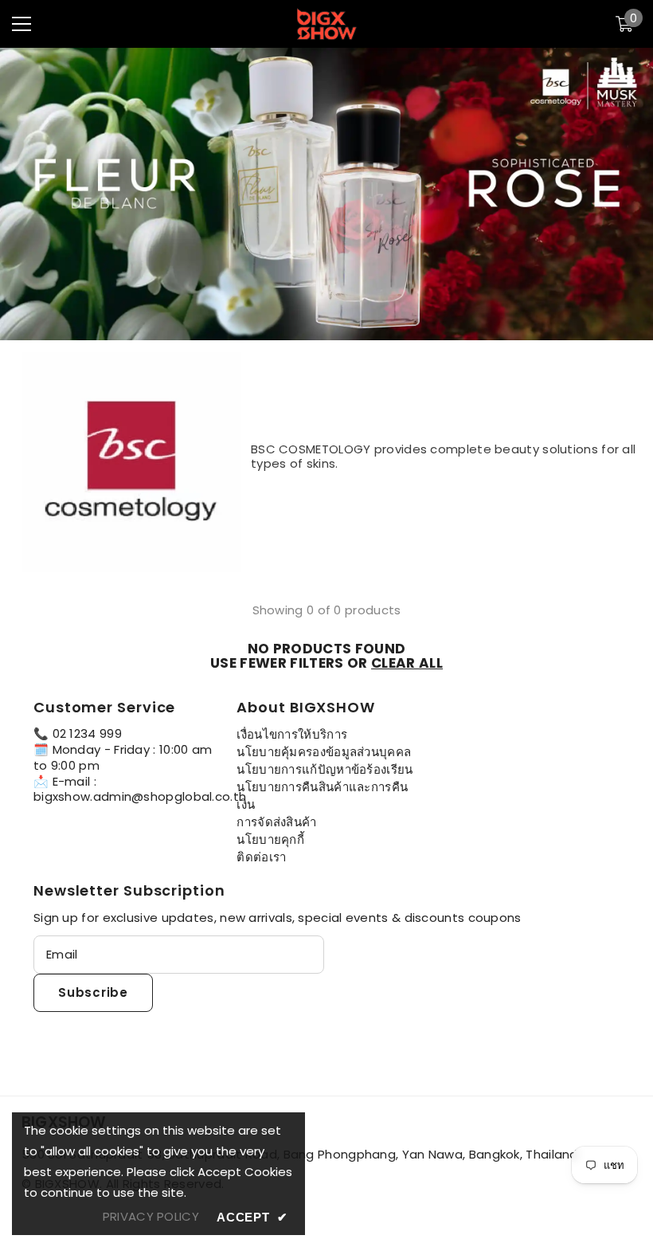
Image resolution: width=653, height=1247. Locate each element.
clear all (407, 663)
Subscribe (93, 992)
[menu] (21, 23)
